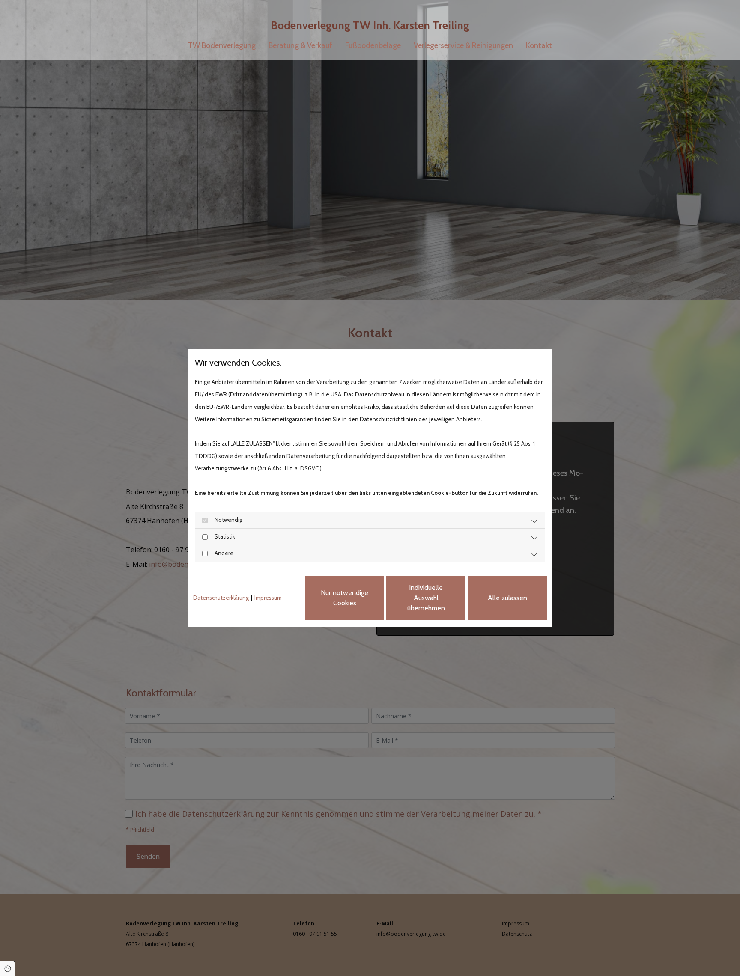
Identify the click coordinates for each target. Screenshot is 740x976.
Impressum (268, 597)
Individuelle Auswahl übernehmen (426, 597)
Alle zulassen (507, 598)
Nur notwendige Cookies (344, 598)
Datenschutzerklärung (221, 597)
